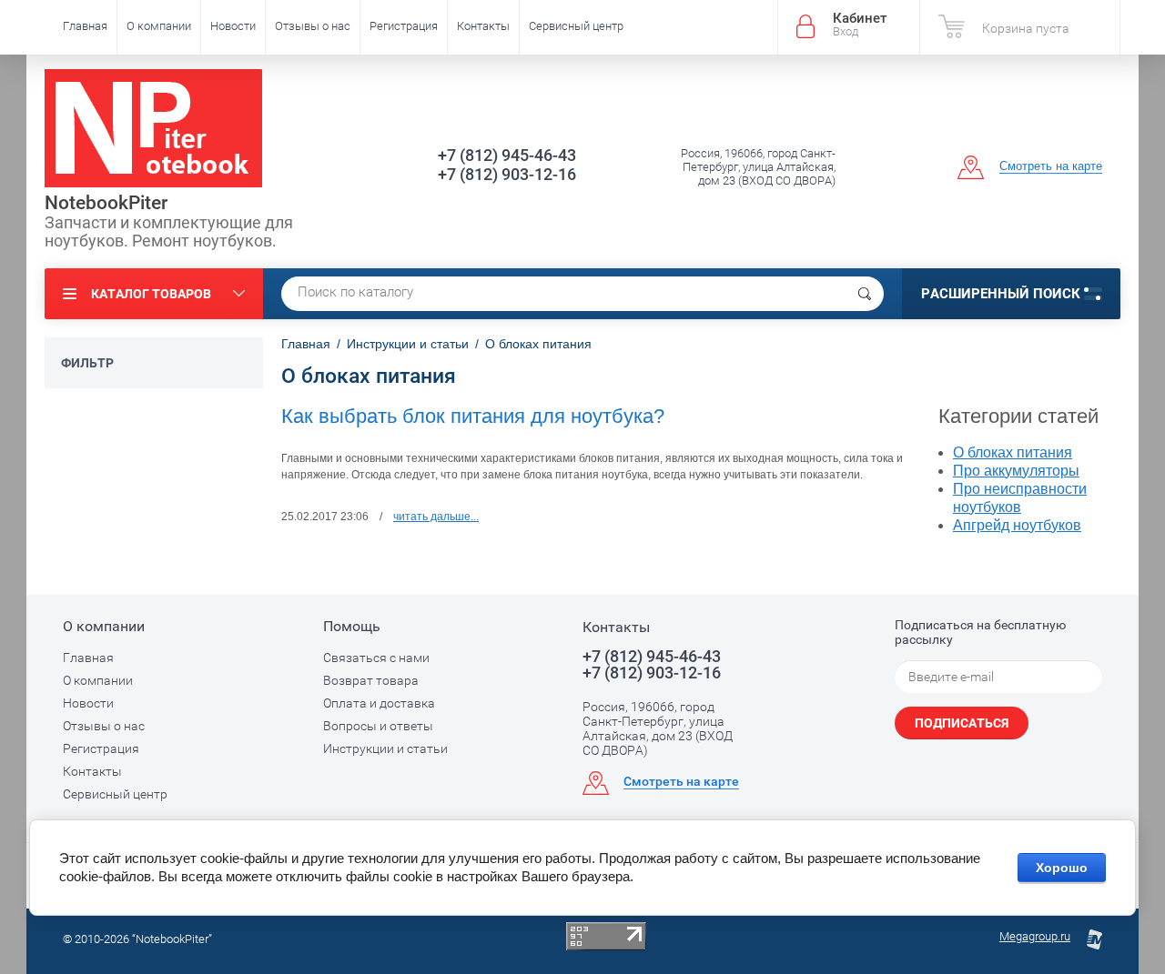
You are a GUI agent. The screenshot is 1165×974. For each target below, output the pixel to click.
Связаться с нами (376, 657)
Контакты (483, 26)
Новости (233, 26)
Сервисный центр (576, 26)
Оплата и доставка (379, 703)
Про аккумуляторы (1016, 470)
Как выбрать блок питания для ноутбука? (472, 416)
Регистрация (404, 26)
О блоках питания (1012, 452)
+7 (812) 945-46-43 (507, 155)
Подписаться (961, 723)
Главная (85, 26)
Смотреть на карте (1050, 166)
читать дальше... (436, 516)
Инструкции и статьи (385, 748)
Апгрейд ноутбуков (1017, 525)
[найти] (865, 293)
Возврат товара (371, 680)
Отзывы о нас (312, 26)
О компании (159, 26)
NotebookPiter (106, 203)
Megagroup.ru (1034, 936)
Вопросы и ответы (378, 725)
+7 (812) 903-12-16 (507, 174)
